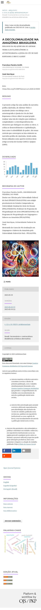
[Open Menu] (2, 2)
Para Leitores (8, 504)
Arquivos (13, 10)
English (6, 482)
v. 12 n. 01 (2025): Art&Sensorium (15, 13)
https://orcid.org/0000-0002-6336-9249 (13, 69)
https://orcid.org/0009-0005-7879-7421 (13, 78)
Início (4, 10)
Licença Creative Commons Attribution (25, 388)
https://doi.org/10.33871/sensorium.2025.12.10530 (21, 89)
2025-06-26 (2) (10, 307)
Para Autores (8, 507)
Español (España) (10, 486)
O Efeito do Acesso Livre (26, 444)
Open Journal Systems (11, 468)
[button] (6, 451)
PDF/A (8, 282)
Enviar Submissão (13, 521)
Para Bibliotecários (10, 511)
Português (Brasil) (10, 489)
